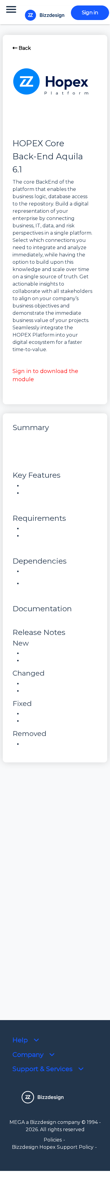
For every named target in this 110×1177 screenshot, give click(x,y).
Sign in (90, 12)
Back (24, 48)
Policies (53, 1140)
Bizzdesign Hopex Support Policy (53, 1147)
